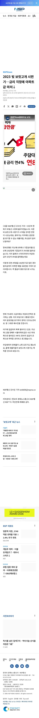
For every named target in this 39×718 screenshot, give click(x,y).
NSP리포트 (22, 15)
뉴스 (4, 15)
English (10, 699)
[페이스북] (4, 106)
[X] (8, 106)
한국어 (5, 699)
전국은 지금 (12, 15)
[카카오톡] (12, 106)
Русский (26, 699)
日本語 (16, 699)
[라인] (17, 106)
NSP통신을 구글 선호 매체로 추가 (16, 3)
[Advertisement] (19, 294)
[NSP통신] (19, 9)
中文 (20, 699)
